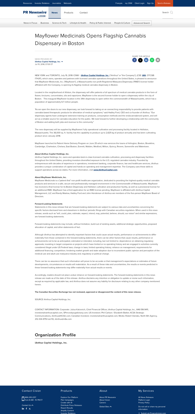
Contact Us (26, 405)
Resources (27, 3)
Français (119, 3)
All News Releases (146, 397)
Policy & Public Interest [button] (100, 22)
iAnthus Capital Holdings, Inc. (95, 75)
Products (68, 12)
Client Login (139, 3)
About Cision (104, 400)
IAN (144, 75)
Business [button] (45, 22)
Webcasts (68, 3)
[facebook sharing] (134, 60)
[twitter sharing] (140, 60)
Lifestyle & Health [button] (78, 22)
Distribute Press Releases (71, 405)
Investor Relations (42, 3)
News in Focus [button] (30, 22)
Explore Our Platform (69, 397)
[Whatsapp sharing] (152, 60)
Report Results (67, 408)
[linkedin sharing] (146, 60)
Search (165, 12)
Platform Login (144, 400)
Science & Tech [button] (59, 22)
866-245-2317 (30, 397)
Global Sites (104, 406)
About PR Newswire (107, 397)
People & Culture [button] (122, 22)
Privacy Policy (144, 402)
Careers (102, 402)
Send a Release (164, 3)
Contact (84, 12)
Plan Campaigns (67, 400)
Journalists (56, 3)
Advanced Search (142, 23)
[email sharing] (158, 60)
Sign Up (150, 3)
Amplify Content (67, 410)
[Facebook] (26, 408)
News (55, 12)
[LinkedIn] (23, 408)
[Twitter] (29, 408)
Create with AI (66, 402)
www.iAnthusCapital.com (105, 169)
